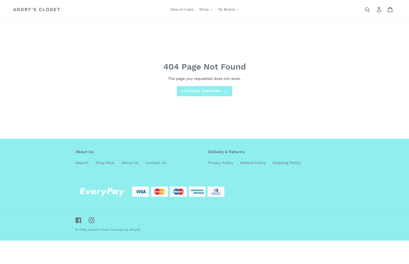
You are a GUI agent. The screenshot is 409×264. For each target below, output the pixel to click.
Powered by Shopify (126, 229)
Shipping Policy (287, 162)
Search (82, 162)
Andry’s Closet (37, 9)
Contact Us (156, 162)
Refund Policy (253, 162)
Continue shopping (201, 91)
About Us (129, 162)
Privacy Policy (220, 162)
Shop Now (104, 162)
